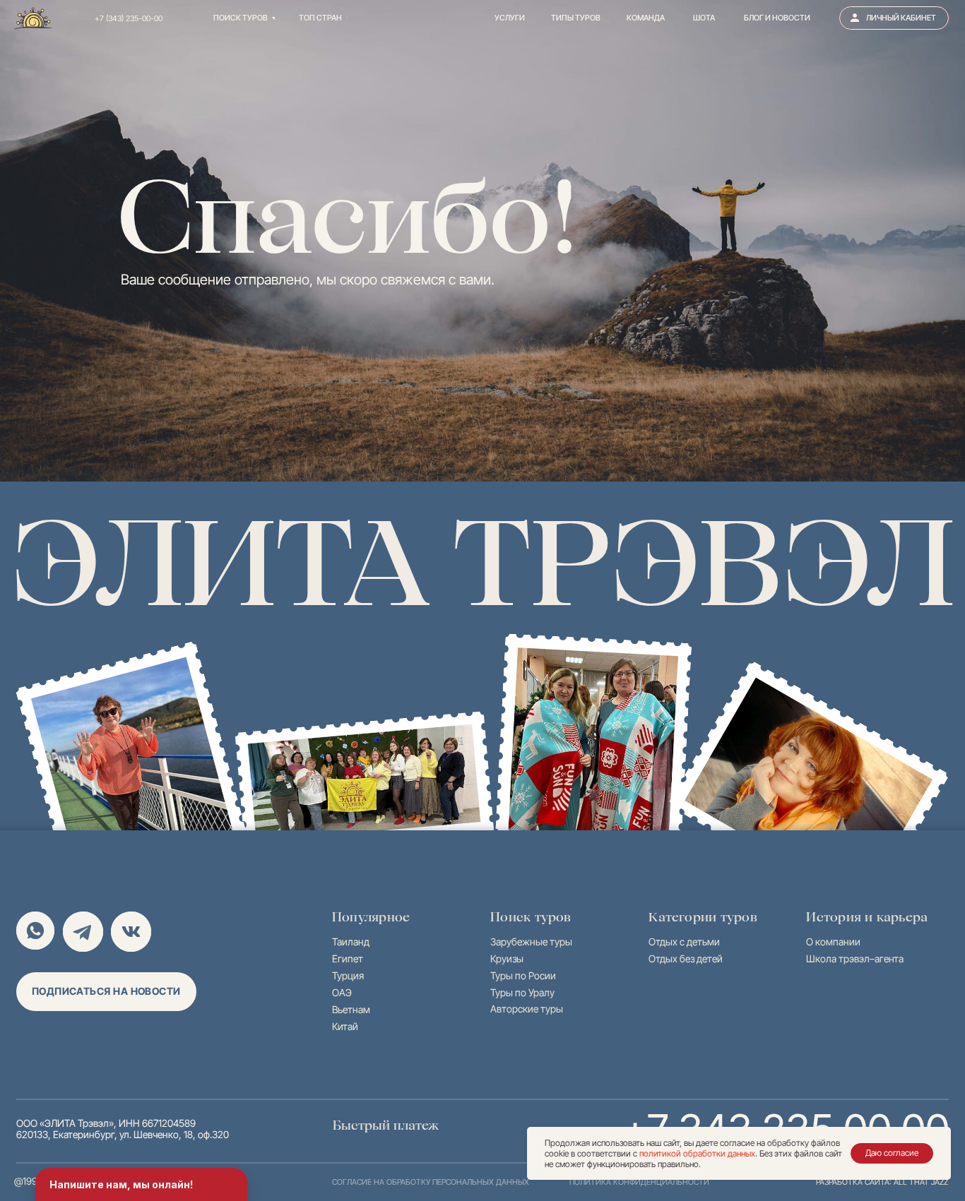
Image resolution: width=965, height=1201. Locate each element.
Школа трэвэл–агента (855, 958)
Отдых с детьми (684, 942)
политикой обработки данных (697, 1153)
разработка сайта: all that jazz (882, 1182)
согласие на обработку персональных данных (430, 1182)
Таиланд (350, 942)
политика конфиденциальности (639, 1182)
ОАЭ (342, 992)
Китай (345, 1026)
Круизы (506, 958)
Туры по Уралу (522, 992)
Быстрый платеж (386, 1125)
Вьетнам (351, 1009)
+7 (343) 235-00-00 (128, 18)
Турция (348, 975)
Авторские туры (526, 1009)
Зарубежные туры (531, 942)
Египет (347, 958)
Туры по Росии (523, 975)
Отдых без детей (686, 958)
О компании (833, 942)
